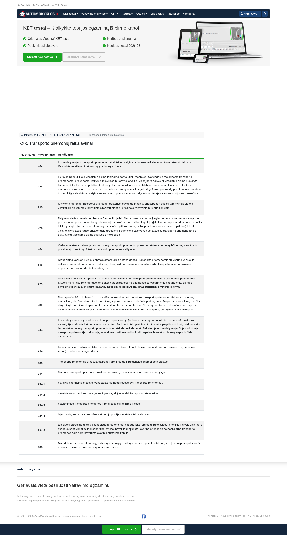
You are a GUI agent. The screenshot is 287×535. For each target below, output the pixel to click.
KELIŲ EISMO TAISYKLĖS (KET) (67, 135)
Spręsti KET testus (40, 56)
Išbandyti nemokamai (81, 56)
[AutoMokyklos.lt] (38, 14)
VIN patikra (157, 13)
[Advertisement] (111, 100)
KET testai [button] (69, 13)
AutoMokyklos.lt (29, 135)
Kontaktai (213, 515)
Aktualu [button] (140, 13)
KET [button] (113, 13)
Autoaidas (42, 5)
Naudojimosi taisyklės (233, 515)
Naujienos (173, 13)
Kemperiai (189, 13)
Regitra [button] (126, 13)
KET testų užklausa (259, 515)
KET (44, 135)
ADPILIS (25, 5)
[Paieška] (265, 14)
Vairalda (61, 5)
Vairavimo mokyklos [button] (93, 13)
